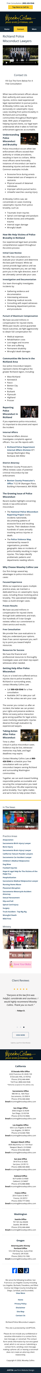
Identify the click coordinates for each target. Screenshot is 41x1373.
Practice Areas (10, 836)
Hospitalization (9, 877)
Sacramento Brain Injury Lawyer (17, 850)
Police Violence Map (21, 539)
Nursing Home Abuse (12, 884)
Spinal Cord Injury (10, 904)
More (34, 29)
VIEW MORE (20, 1035)
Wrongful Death (10, 915)
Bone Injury (8, 847)
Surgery (6, 908)
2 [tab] (20, 1027)
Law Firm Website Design (20, 1370)
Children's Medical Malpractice (16, 861)
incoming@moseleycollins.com (23, 1101)
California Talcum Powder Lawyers (18, 854)
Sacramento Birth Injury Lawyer (17, 843)
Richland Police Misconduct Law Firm (20, 19)
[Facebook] (14, 1270)
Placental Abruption (11, 888)
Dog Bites (7, 864)
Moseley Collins (28, 1360)
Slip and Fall (8, 901)
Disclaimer (20, 1307)
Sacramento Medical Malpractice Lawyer (20, 881)
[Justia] (26, 1270)
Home (6, 29)
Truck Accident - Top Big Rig (15, 911)
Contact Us (20, 1315)
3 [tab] (23, 1027)
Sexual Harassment (11, 897)
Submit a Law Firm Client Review (20, 1043)
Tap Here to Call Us (20, 7)
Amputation (8, 840)
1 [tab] (17, 1027)
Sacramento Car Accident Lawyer (17, 857)
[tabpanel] (20, 999)
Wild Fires (7, 918)
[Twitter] (20, 1270)
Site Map (20, 1311)
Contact (20, 29)
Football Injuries (10, 868)
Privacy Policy (20, 1303)
